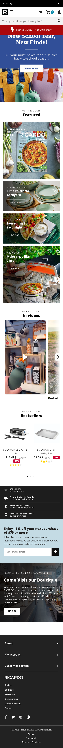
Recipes (8, 685)
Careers (8, 708)
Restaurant (10, 694)
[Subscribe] (55, 552)
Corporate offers (13, 703)
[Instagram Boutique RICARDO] (20, 717)
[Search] (59, 21)
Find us (12, 611)
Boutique (9, 689)
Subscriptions (11, 698)
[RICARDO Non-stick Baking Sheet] (47, 433)
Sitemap (31, 734)
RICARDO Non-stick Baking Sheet (47, 452)
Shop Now (16, 202)
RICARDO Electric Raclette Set (16, 452)
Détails (31, 490)
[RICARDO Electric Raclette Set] (16, 433)
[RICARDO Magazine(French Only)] (31, 150)
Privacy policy (31, 738)
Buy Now (15, 235)
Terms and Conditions (31, 742)
